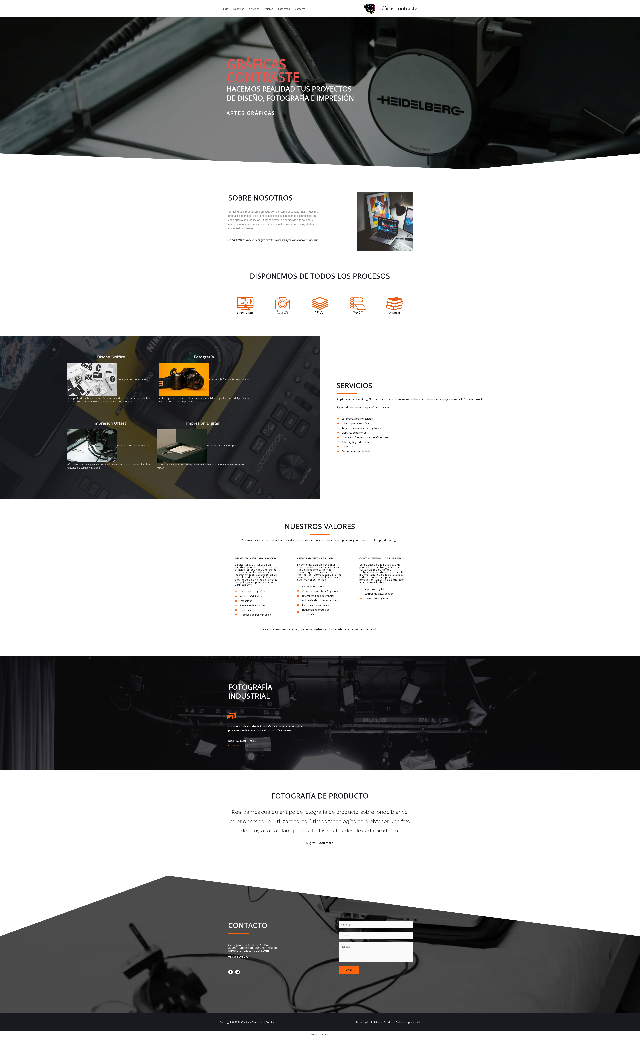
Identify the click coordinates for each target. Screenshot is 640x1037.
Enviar (349, 969)
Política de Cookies (382, 1022)
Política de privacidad (408, 1022)
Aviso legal (362, 1022)
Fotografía (284, 8)
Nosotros (238, 8)
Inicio (225, 8)
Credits (270, 1022)
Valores (268, 8)
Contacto (300, 8)
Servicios (254, 8)
